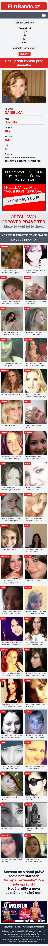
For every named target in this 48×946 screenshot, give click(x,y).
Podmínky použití (7, 939)
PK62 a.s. (12, 941)
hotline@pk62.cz (21, 941)
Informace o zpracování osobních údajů (33, 939)
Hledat (24, 53)
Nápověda (17, 939)
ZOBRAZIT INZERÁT (12, 258)
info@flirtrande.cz (33, 941)
